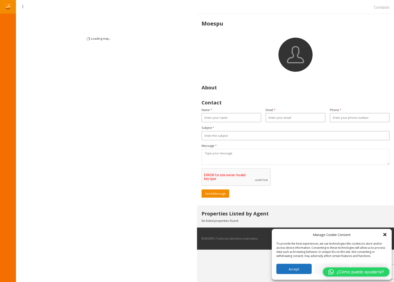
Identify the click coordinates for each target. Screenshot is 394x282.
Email (270, 110)
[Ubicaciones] (8, 35)
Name (207, 110)
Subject (208, 128)
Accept (294, 269)
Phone (335, 110)
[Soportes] (8, 20)
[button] (385, 234)
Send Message (215, 193)
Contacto (381, 7)
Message (209, 146)
